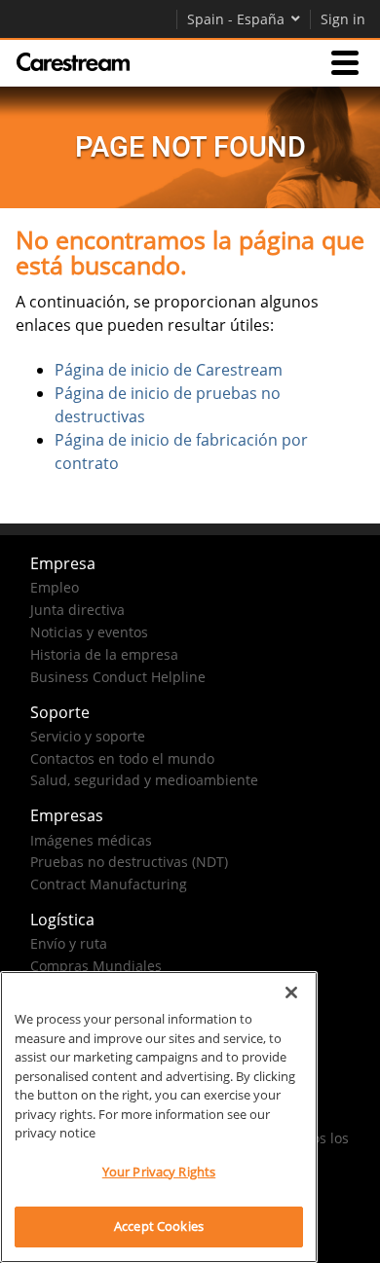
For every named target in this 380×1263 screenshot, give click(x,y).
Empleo (54, 587)
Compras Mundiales (96, 965)
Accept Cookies (159, 1226)
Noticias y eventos (89, 632)
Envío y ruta (68, 943)
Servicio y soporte (87, 736)
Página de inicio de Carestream (169, 369)
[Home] (73, 62)
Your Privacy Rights (158, 1171)
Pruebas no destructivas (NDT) (129, 861)
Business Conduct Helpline (118, 677)
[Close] (291, 992)
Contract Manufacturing (108, 884)
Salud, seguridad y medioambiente (144, 780)
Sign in (343, 19)
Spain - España (236, 19)
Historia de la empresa (104, 654)
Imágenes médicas (91, 840)
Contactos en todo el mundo (122, 758)
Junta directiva (77, 609)
